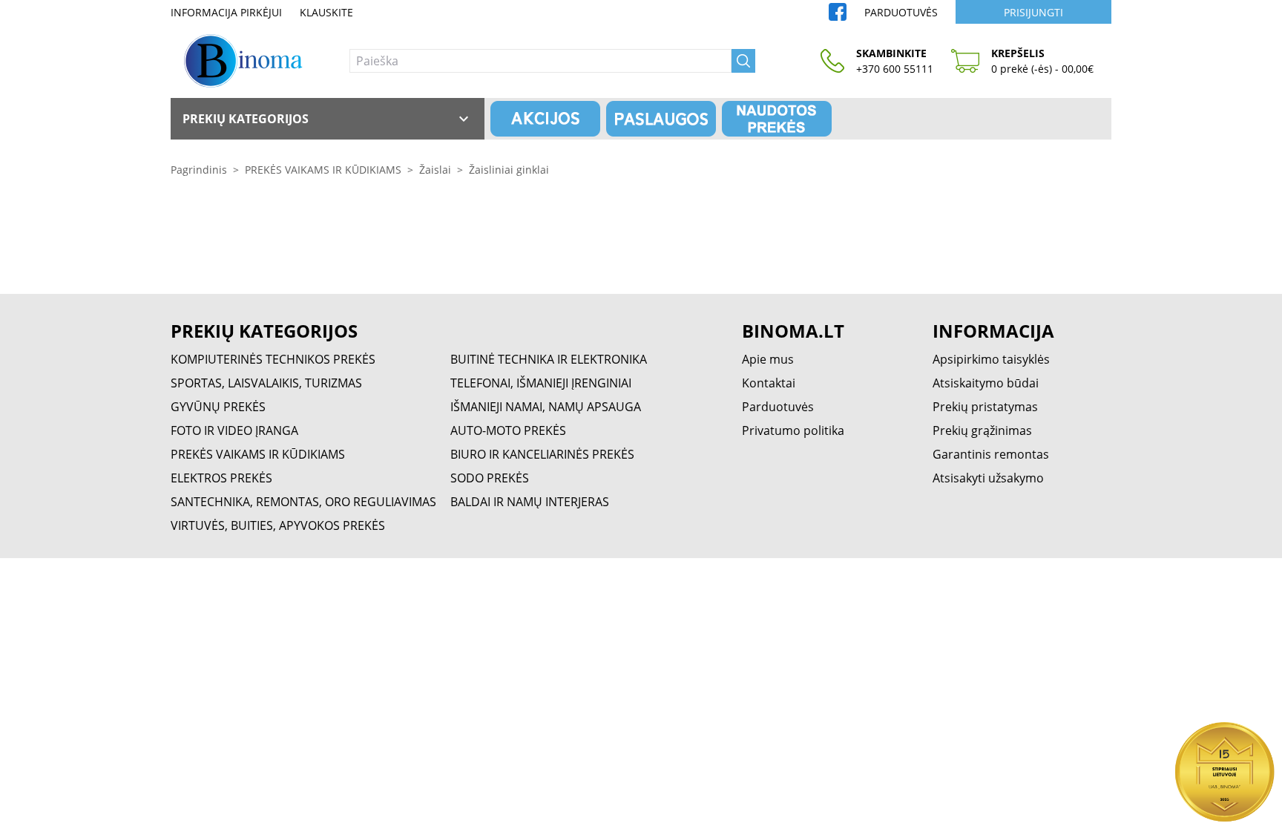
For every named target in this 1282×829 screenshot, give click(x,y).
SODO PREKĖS (489, 478)
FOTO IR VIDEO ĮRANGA (234, 430)
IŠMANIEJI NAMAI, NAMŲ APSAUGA (545, 407)
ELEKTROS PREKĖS (221, 478)
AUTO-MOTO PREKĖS (508, 430)
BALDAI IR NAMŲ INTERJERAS (529, 502)
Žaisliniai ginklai (509, 170)
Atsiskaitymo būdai (986, 383)
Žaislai (435, 170)
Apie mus (768, 359)
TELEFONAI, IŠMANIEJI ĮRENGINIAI (540, 383)
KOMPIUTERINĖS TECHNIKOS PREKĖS (273, 359)
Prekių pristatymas (985, 407)
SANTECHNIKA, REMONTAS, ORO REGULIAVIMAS (303, 502)
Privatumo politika (793, 430)
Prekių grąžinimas (982, 430)
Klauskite (326, 12)
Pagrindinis (199, 170)
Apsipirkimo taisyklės (991, 359)
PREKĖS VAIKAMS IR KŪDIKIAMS (323, 170)
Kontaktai (768, 383)
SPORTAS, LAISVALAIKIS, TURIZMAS (266, 383)
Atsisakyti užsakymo (988, 478)
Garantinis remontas (991, 454)
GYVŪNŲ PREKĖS (218, 407)
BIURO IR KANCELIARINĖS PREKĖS (542, 454)
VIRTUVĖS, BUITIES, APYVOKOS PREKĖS (278, 525)
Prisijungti (1033, 12)
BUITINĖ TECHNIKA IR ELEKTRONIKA (548, 359)
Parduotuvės (901, 12)
